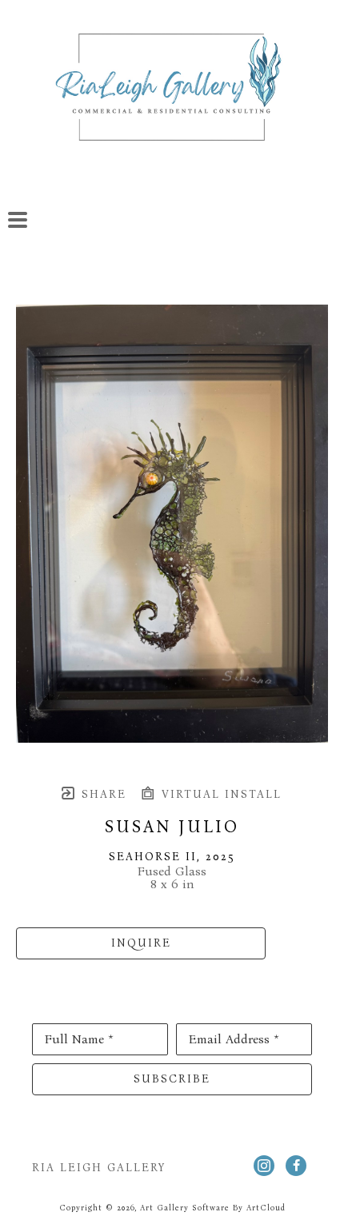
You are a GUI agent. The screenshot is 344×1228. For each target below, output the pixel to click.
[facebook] (296, 1165)
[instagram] (264, 1165)
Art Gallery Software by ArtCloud (213, 1208)
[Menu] (17, 220)
